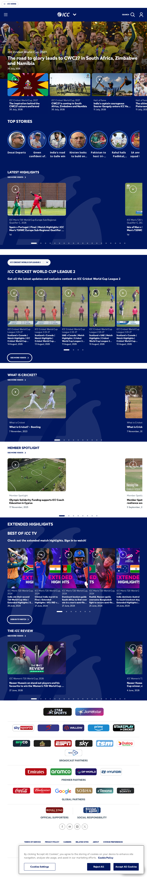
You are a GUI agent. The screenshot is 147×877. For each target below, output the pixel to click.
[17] (110, 243)
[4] (50, 243)
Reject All (98, 866)
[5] (54, 243)
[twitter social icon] (85, 827)
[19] (120, 243)
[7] (64, 243)
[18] (115, 243)
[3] (45, 243)
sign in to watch (18, 619)
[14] (96, 243)
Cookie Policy (105, 857)
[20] (124, 243)
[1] (34, 243)
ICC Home (11, 4)
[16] (106, 243)
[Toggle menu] (6, 15)
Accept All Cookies (126, 866)
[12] (87, 243)
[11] (82, 243)
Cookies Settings (39, 866)
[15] (101, 243)
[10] (78, 243)
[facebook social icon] (62, 827)
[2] (40, 243)
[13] (92, 243)
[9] (73, 243)
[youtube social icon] (70, 827)
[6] (59, 243)
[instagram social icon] (77, 827)
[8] (68, 243)
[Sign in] (141, 15)
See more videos (18, 357)
